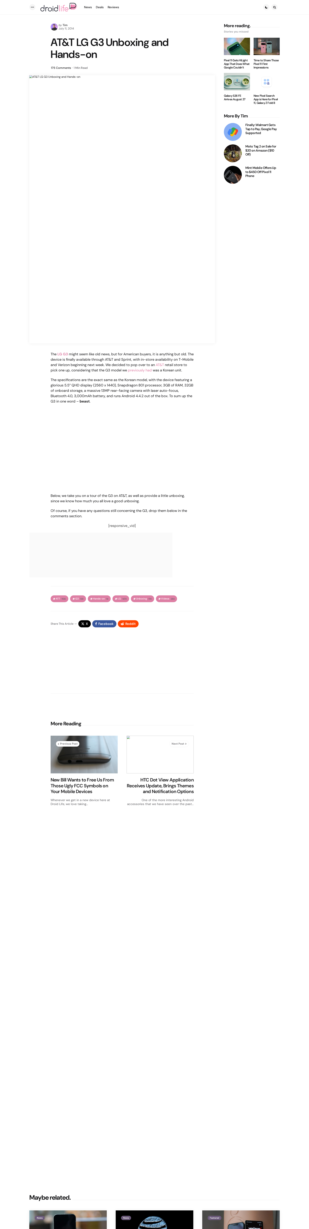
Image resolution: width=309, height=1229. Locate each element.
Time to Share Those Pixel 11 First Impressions (266, 64)
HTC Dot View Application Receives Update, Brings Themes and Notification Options (160, 785)
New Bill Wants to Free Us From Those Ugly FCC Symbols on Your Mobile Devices (82, 785)
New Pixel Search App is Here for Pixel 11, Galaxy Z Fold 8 (266, 99)
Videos (168, 598)
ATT (61, 598)
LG (122, 598)
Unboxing (144, 598)
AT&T (160, 364)
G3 (79, 598)
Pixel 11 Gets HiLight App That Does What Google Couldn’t (237, 64)
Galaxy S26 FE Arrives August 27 (234, 97)
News (40, 1217)
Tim (65, 25)
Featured (214, 1217)
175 (61, 68)
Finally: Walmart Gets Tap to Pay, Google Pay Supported (261, 129)
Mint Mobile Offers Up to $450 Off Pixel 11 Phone (260, 172)
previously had (140, 370)
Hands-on (100, 598)
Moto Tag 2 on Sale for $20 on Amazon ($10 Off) (260, 150)
